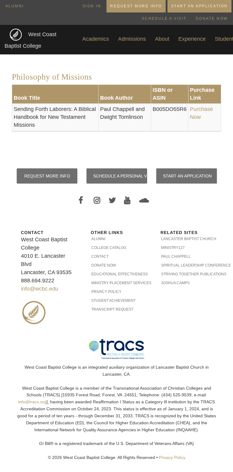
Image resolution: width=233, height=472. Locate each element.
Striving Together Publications (186, 274)
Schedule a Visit (164, 18)
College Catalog (108, 248)
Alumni (14, 6)
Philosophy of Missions (52, 76)
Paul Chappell (176, 256)
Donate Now (212, 18)
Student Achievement (113, 300)
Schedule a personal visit (120, 176)
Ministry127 (173, 248)
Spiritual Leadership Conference (186, 265)
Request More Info (136, 6)
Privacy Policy (106, 292)
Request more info (47, 176)
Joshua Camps (175, 283)
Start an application (187, 176)
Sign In (92, 6)
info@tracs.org (32, 402)
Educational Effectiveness (116, 274)
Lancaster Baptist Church (186, 239)
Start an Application (199, 6)
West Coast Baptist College (30, 40)
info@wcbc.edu (39, 289)
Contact (100, 256)
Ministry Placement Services (116, 283)
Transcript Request (112, 309)
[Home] (16, 34)
